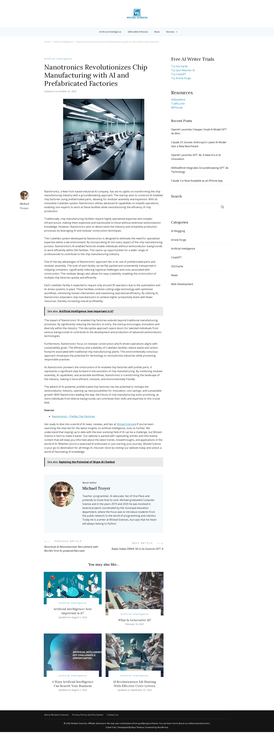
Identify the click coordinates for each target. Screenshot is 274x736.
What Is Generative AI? (134, 620)
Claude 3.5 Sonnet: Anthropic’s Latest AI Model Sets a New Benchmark (198, 144)
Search (176, 196)
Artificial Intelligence (110, 32)
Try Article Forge (181, 78)
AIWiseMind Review (138, 32)
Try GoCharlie (179, 66)
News (157, 32)
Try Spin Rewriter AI (183, 70)
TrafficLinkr (178, 103)
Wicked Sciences (126, 424)
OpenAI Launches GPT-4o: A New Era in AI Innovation (196, 157)
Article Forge (178, 240)
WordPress (162, 727)
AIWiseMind (178, 99)
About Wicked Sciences (56, 715)
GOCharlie (177, 266)
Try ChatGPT (178, 74)
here (207, 723)
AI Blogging (178, 231)
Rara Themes (137, 727)
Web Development (182, 284)
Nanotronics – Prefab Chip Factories (73, 416)
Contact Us (113, 715)
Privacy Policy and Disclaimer (88, 715)
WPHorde (177, 107)
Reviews (170, 32)
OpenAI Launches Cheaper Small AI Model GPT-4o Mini (199, 131)
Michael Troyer (24, 206)
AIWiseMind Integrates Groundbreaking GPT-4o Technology (199, 170)
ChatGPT (176, 257)
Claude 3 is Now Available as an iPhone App (197, 180)
